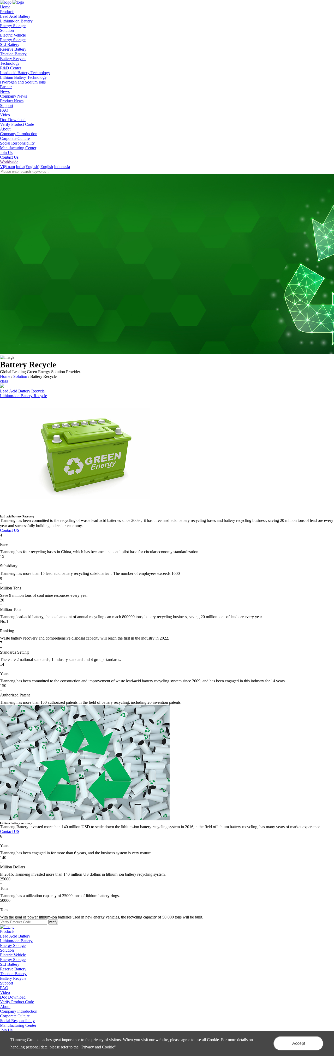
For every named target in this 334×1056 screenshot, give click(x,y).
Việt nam (7, 166)
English (46, 166)
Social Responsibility (17, 143)
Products (7, 931)
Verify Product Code (17, 124)
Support (6, 983)
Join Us (6, 152)
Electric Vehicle (13, 35)
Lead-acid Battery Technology (25, 72)
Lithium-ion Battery (16, 21)
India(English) (27, 166)
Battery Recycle (13, 58)
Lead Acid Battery (15, 16)
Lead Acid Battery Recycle (22, 391)
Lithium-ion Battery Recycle (23, 395)
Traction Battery (13, 54)
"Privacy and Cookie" (98, 1047)
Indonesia (62, 166)
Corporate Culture (15, 138)
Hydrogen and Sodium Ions (23, 82)
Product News (11, 101)
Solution (20, 376)
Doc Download (13, 119)
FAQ (4, 110)
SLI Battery (9, 44)
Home (5, 376)
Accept (298, 1043)
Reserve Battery (13, 49)
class (4, 381)
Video (5, 115)
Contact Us (9, 157)
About (5, 1006)
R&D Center (10, 68)
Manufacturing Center (18, 148)
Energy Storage (13, 25)
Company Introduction (18, 134)
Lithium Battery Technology (23, 77)
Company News (13, 96)
